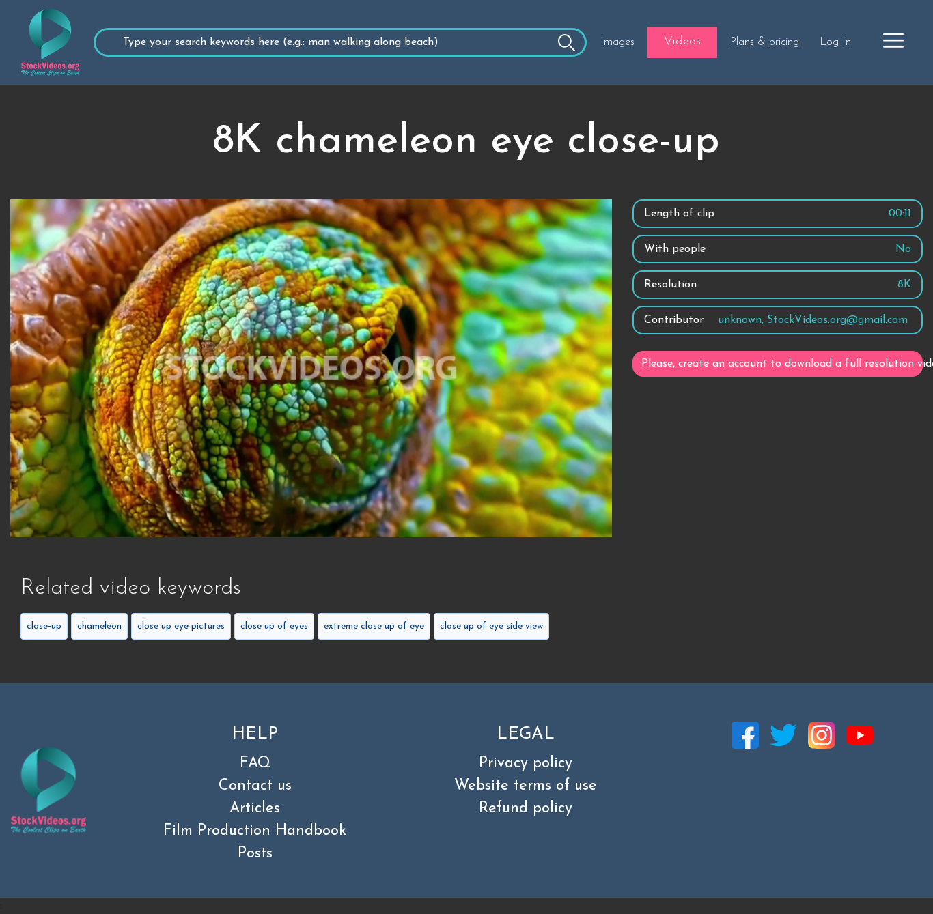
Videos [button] (682, 41)
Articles (254, 808)
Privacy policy (525, 763)
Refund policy (525, 808)
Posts (255, 853)
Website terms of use (525, 786)
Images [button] (617, 42)
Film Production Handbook (254, 831)
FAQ (255, 763)
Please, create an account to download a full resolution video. (782, 363)
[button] (893, 40)
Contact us (255, 786)
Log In (835, 42)
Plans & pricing (764, 42)
